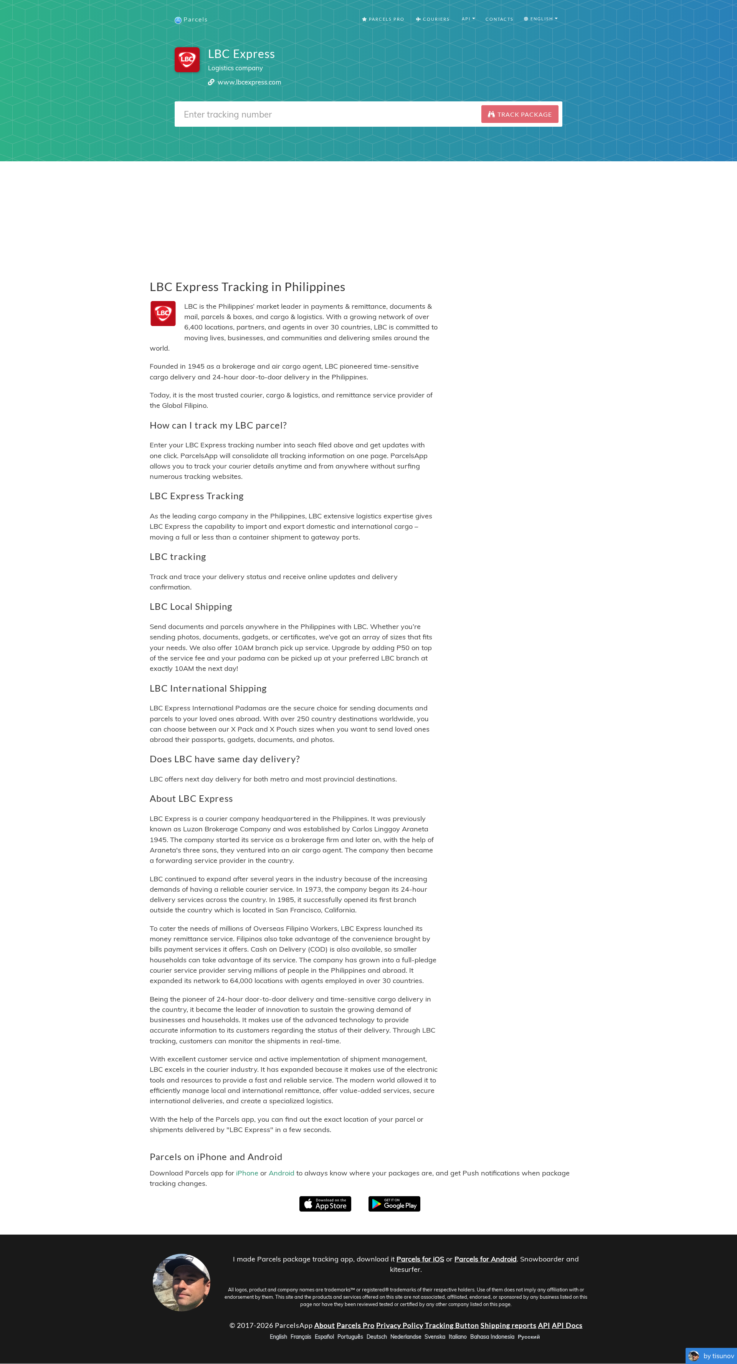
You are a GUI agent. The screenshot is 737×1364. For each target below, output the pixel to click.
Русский (529, 1337)
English (278, 1337)
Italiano (458, 1337)
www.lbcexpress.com (249, 82)
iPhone (247, 1173)
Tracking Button (452, 1325)
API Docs (567, 1325)
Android (281, 1173)
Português (350, 1337)
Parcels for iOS (420, 1259)
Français (301, 1337)
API (544, 1325)
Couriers (435, 19)
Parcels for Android (485, 1259)
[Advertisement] (368, 215)
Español (324, 1337)
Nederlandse (405, 1337)
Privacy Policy (399, 1325)
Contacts (500, 19)
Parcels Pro (386, 19)
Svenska (435, 1337)
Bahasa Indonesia (492, 1337)
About (324, 1325)
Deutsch (377, 1337)
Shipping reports (509, 1325)
